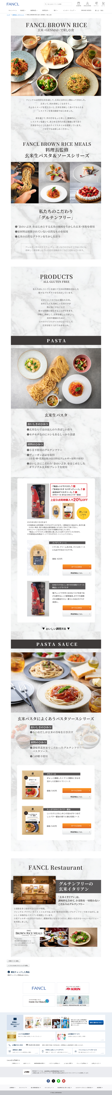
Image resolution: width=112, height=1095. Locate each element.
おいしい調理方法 (56, 628)
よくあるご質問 (67, 1063)
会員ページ (26, 1063)
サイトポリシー (48, 1087)
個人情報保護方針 (35, 1087)
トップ (8, 14)
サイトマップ (22, 1087)
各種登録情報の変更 (39, 1063)
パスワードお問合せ (54, 1063)
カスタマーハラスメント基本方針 (84, 1087)
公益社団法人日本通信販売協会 (51, 1071)
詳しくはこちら (83, 513)
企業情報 (12, 1087)
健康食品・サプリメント (18, 14)
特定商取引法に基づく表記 (64, 1087)
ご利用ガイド (15, 1063)
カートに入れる (76, 567)
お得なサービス (95, 1063)
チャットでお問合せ (81, 1063)
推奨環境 (99, 1087)
